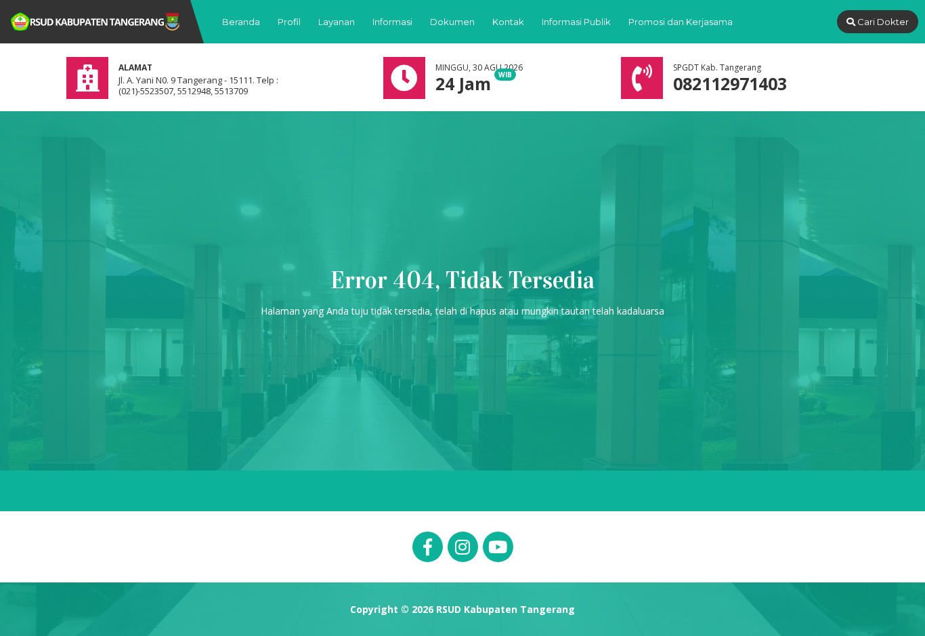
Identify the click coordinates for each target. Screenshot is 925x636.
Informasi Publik (576, 21)
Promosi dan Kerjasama (680, 21)
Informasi (392, 21)
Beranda (241, 21)
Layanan (336, 21)
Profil (289, 21)
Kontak (508, 21)
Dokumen (452, 21)
